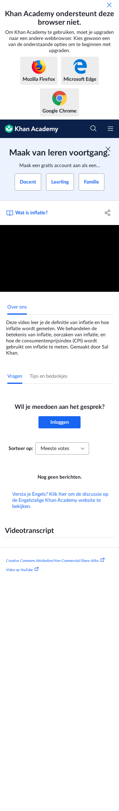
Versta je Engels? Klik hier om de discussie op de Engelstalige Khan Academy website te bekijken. (60, 500)
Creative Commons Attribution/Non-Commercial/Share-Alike (52, 561)
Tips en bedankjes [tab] (48, 376)
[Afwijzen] (109, 5)
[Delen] (107, 213)
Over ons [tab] (17, 307)
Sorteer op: (21, 448)
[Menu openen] (110, 128)
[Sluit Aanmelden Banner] (108, 149)
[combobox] (62, 448)
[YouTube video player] (59, 258)
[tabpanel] (59, 335)
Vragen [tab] (14, 376)
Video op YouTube (19, 569)
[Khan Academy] (29, 129)
